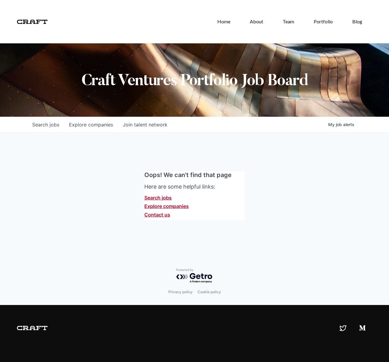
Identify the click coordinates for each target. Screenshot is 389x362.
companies (91, 125)
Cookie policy (209, 292)
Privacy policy (180, 292)
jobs (45, 125)
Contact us (157, 215)
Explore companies (166, 206)
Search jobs (158, 198)
